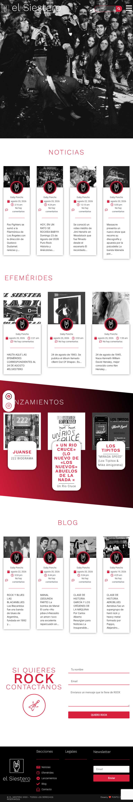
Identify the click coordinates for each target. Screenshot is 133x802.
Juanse (22, 451)
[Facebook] (9, 396)
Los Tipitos (110, 448)
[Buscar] (119, 9)
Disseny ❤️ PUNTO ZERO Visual (115, 797)
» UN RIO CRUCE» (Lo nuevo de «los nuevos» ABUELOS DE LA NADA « (66, 462)
